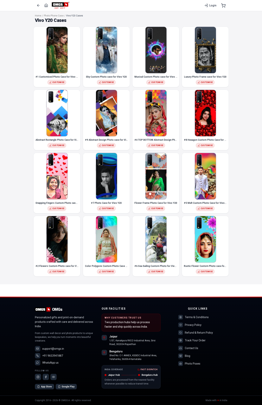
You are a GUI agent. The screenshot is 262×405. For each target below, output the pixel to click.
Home (38, 15)
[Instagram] (38, 377)
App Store (46, 386)
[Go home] (46, 5)
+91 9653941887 (52, 355)
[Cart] (223, 5)
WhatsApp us (50, 362)
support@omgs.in (53, 348)
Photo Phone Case (54, 15)
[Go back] (38, 5)
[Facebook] (46, 377)
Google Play (68, 386)
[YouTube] (53, 377)
